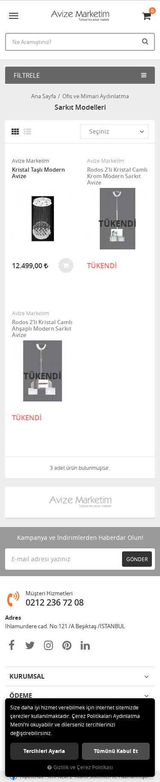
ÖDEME (20, 695)
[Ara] (146, 41)
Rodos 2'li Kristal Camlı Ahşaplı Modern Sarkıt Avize (42, 328)
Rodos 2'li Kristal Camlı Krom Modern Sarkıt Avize (117, 176)
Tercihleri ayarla (44, 751)
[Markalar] (80, 502)
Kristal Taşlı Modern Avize (38, 173)
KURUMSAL (26, 676)
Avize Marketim (30, 160)
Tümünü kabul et (116, 751)
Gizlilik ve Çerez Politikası (83, 767)
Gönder (137, 559)
